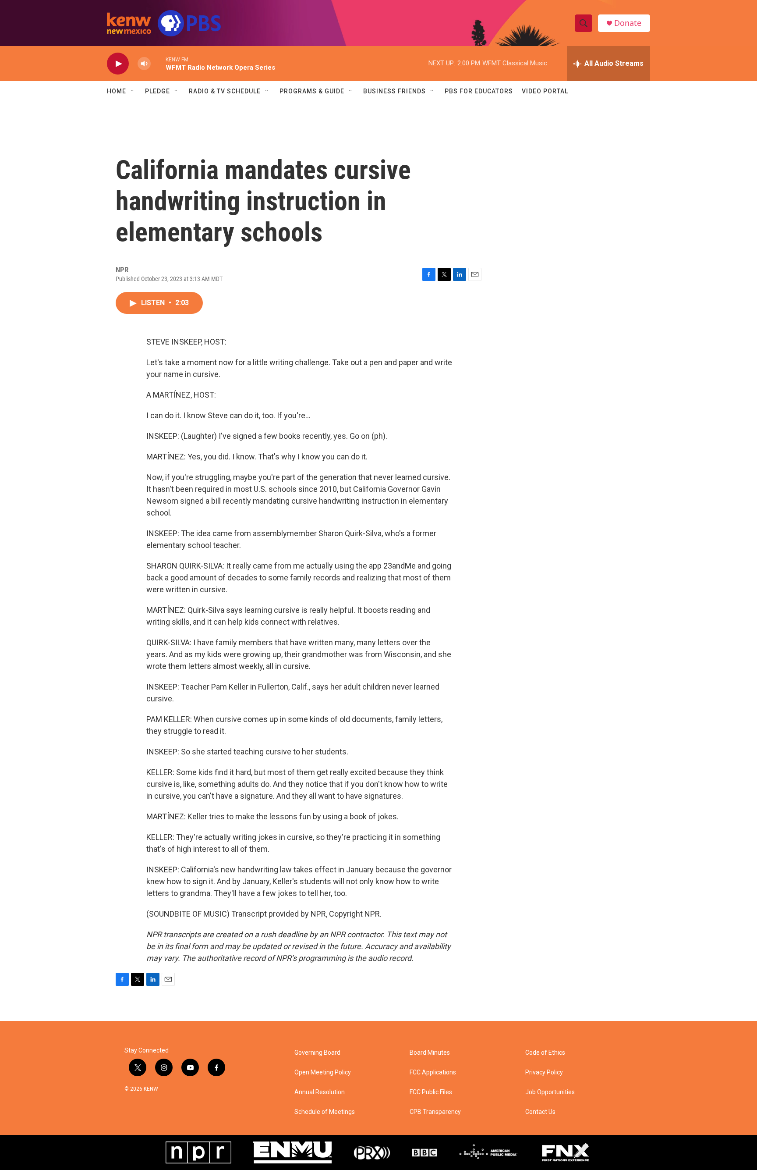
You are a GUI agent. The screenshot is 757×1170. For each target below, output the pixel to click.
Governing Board (317, 1052)
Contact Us (540, 1112)
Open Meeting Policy (322, 1072)
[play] (118, 64)
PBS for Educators (479, 91)
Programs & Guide (311, 91)
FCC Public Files (431, 1092)
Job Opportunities (550, 1092)
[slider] (158, 63)
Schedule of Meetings (324, 1112)
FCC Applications (433, 1072)
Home (116, 91)
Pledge (157, 91)
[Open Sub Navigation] (132, 91)
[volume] (144, 64)
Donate (627, 23)
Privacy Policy (544, 1072)
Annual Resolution (319, 1092)
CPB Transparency (435, 1112)
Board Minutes (430, 1052)
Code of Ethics (545, 1052)
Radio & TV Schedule (225, 91)
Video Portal (545, 91)
